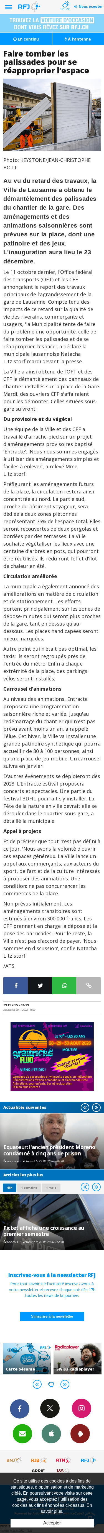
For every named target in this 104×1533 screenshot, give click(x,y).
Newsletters (22, 1433)
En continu (28, 39)
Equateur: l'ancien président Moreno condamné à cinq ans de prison (49, 1150)
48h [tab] (9, 1187)
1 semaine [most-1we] (29, 1187)
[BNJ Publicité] (14, 1460)
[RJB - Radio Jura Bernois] (39, 1460)
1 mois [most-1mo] (51, 1187)
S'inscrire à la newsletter (52, 1316)
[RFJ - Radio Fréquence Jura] (88, 1460)
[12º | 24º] (65, 0)
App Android (80, 1433)
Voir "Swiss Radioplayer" (78, 1358)
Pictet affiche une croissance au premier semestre (43, 1230)
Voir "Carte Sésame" (27, 1358)
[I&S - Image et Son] (64, 1470)
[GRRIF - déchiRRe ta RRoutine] (39, 1470)
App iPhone (51, 1433)
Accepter (52, 1523)
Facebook (19, 1409)
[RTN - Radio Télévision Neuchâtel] (64, 1460)
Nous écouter (91, 6)
